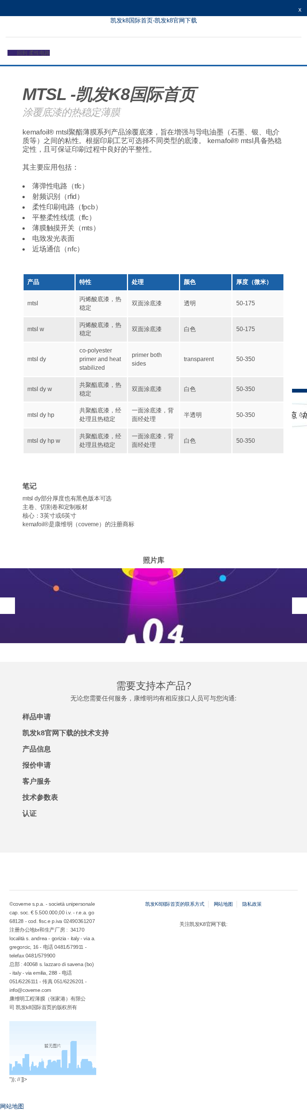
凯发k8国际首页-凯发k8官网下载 (153, 20)
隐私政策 (252, 904)
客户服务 (36, 781)
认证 (29, 813)
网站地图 (223, 904)
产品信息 (36, 749)
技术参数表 (40, 797)
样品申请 (36, 717)
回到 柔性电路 (33, 53)
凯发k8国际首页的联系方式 (174, 904)
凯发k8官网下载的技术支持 (65, 733)
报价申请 (36, 765)
